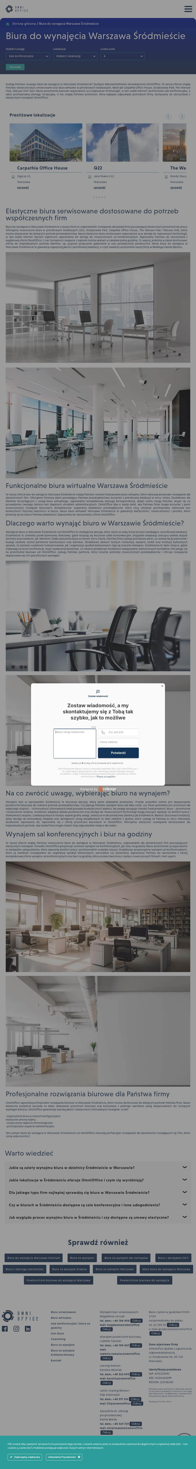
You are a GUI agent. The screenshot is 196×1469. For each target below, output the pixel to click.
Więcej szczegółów (105, 776)
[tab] (98, 694)
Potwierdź (118, 753)
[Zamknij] (162, 686)
